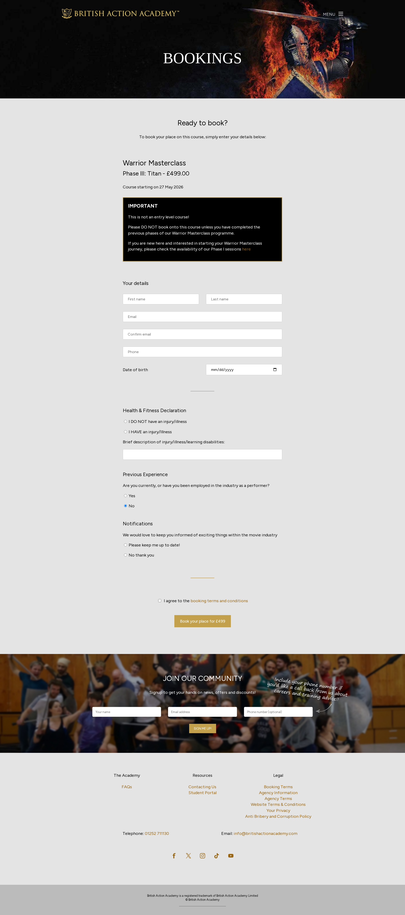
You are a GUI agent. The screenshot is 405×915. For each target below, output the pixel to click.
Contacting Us (202, 786)
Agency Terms (278, 798)
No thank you (141, 555)
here (246, 249)
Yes (131, 495)
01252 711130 (157, 833)
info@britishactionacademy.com (265, 833)
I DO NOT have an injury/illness (157, 421)
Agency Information (278, 792)
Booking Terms (278, 786)
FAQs (127, 786)
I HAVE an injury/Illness (150, 431)
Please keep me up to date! (154, 545)
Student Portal (202, 792)
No (131, 505)
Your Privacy (278, 810)
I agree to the (205, 600)
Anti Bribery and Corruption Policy (278, 816)
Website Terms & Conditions (278, 804)
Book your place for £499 (202, 621)
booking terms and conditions (219, 600)
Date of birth (135, 369)
